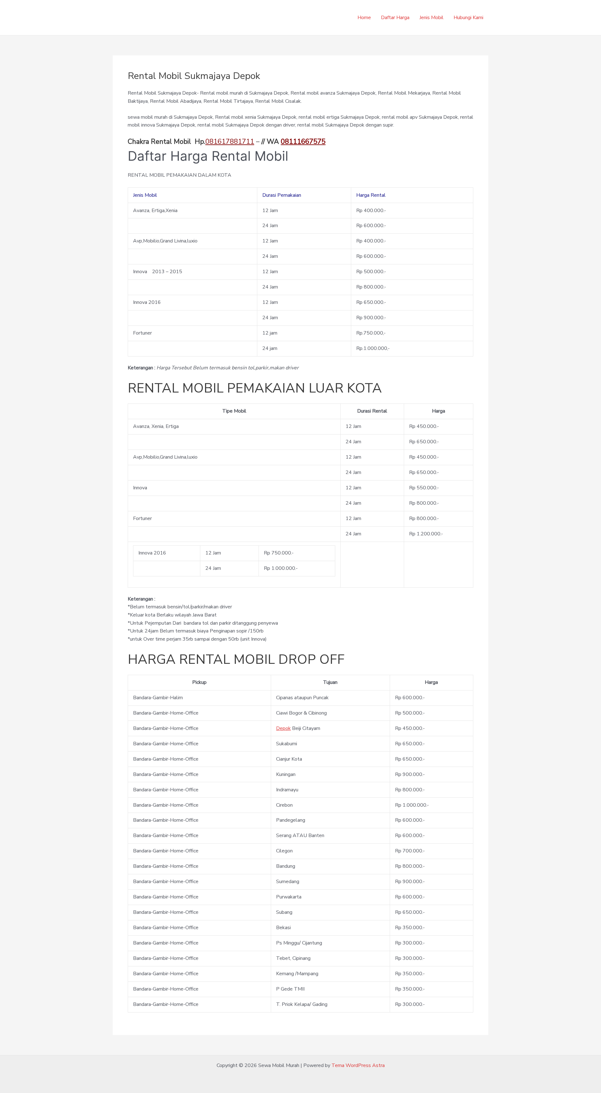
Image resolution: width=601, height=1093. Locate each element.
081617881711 (229, 141)
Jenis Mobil (431, 17)
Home (364, 17)
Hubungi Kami (468, 17)
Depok (283, 728)
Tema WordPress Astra (358, 1065)
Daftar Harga (395, 17)
